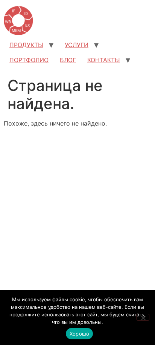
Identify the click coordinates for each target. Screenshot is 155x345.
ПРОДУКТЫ (26, 45)
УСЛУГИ (76, 45)
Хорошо (80, 334)
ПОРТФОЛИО (29, 60)
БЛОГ (68, 60)
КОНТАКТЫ (103, 60)
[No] (143, 317)
